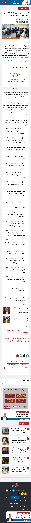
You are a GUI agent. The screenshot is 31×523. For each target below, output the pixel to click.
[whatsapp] (17, 22)
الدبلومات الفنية (24, 365)
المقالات (11, 506)
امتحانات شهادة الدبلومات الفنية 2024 (19, 368)
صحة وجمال (9, 503)
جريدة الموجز (17, 371)
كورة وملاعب (25, 503)
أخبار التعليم (15, 497)
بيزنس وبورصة (18, 500)
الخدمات (8, 497)
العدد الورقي (20, 490)
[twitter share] (23, 22)
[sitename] (15, 484)
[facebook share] (27, 22)
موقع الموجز (25, 371)
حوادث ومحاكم (18, 506)
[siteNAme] (26, 2)
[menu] (5, 2)
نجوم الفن (26, 500)
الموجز (7, 368)
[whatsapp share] (20, 22)
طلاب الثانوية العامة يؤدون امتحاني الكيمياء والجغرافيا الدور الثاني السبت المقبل (17, 340)
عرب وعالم (26, 506)
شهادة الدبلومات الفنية (13, 365)
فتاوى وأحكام (17, 503)
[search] (2, 2)
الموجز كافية (10, 500)
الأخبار (21, 497)
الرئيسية (26, 497)
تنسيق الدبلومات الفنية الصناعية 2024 (18, 46)
